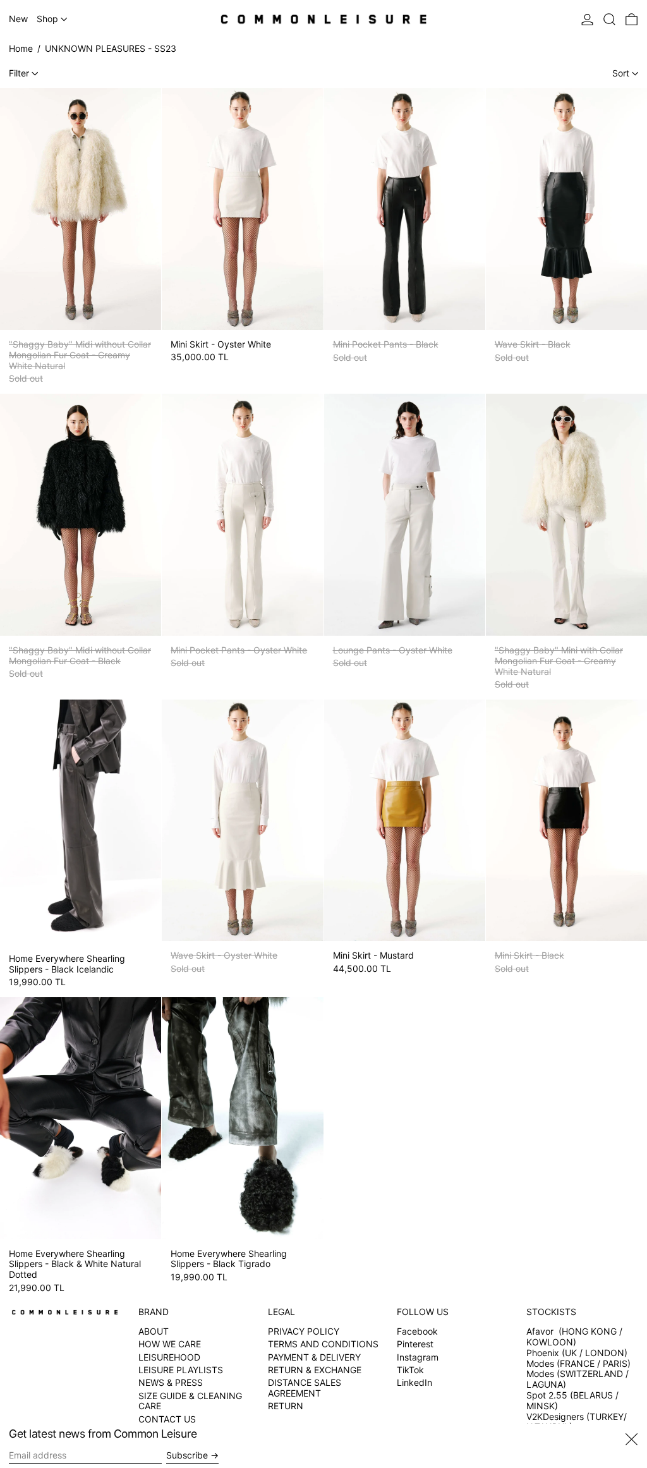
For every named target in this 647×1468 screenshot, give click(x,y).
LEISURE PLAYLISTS (180, 1369)
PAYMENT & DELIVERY (314, 1357)
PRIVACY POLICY (303, 1331)
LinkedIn (414, 1383)
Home (21, 48)
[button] (609, 19)
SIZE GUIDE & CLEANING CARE (190, 1401)
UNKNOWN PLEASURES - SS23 (110, 48)
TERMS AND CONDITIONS (323, 1343)
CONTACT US (167, 1419)
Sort (620, 73)
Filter (19, 73)
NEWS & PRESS (170, 1382)
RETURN (285, 1405)
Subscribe (187, 1455)
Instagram (417, 1357)
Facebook (417, 1331)
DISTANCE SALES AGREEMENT (304, 1387)
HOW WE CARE (169, 1343)
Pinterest (415, 1344)
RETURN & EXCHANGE (314, 1369)
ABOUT (153, 1331)
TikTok (410, 1370)
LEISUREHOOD (169, 1357)
